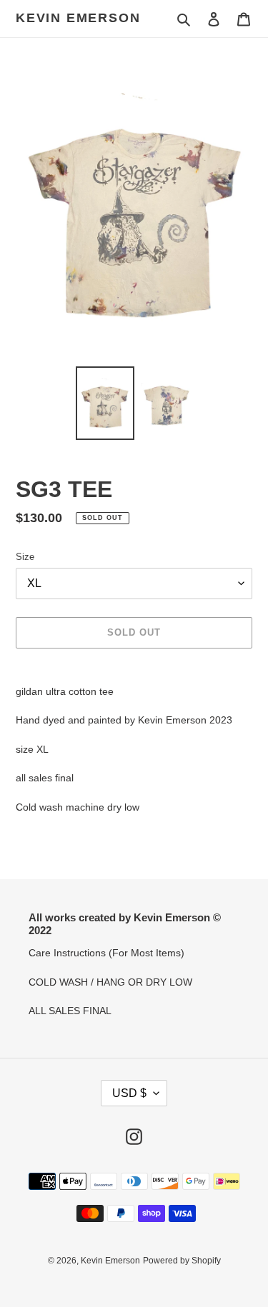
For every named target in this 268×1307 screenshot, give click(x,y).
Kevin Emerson (78, 18)
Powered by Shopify (182, 1261)
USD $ (129, 1093)
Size (25, 556)
